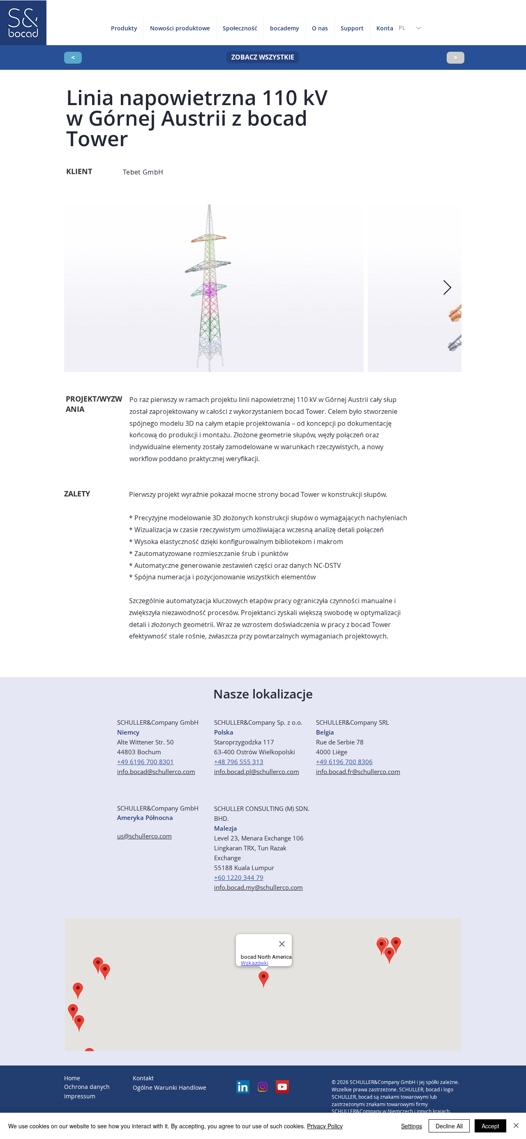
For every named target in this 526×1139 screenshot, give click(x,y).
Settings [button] (411, 1126)
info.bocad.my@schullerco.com (258, 887)
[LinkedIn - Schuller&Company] (242, 1086)
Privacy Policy (325, 1126)
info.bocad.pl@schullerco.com (256, 771)
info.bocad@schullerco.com (156, 771)
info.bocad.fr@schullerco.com (358, 771)
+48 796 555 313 (238, 762)
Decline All (449, 1126)
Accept (490, 1126)
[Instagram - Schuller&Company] (262, 1086)
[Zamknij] (516, 1125)
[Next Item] (447, 288)
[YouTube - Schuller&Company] (282, 1086)
